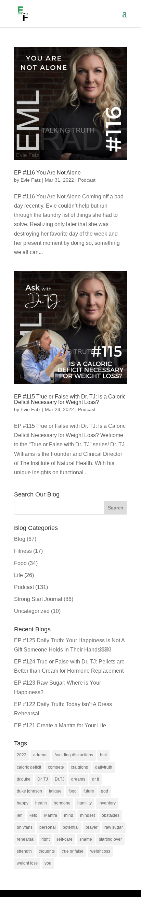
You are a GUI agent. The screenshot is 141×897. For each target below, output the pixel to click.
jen (20, 815)
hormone (62, 803)
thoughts (47, 851)
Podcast (86, 180)
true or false (73, 851)
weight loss (27, 863)
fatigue (55, 791)
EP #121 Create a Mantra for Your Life (60, 725)
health (41, 803)
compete (56, 767)
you (47, 863)
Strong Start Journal (38, 599)
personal (47, 827)
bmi (103, 755)
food (72, 791)
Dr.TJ (59, 779)
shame (85, 839)
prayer (92, 827)
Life (18, 575)
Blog (19, 539)
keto (33, 815)
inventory (107, 803)
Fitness (23, 551)
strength (24, 851)
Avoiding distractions (73, 755)
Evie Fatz (31, 180)
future (89, 791)
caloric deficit (29, 767)
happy (22, 803)
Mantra (50, 815)
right (45, 839)
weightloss (100, 851)
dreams (78, 779)
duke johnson (29, 791)
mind (68, 815)
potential (71, 827)
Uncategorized (32, 611)
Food (20, 563)
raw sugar (113, 827)
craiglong (79, 767)
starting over (110, 839)
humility (84, 803)
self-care (64, 839)
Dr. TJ (42, 779)
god (104, 791)
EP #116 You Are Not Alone (47, 173)
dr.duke (23, 779)
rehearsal (26, 839)
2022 (21, 755)
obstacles (110, 815)
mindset (87, 815)
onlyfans (25, 827)
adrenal (40, 755)
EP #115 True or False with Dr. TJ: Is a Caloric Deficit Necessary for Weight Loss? (70, 399)
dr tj (95, 779)
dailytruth (103, 767)
